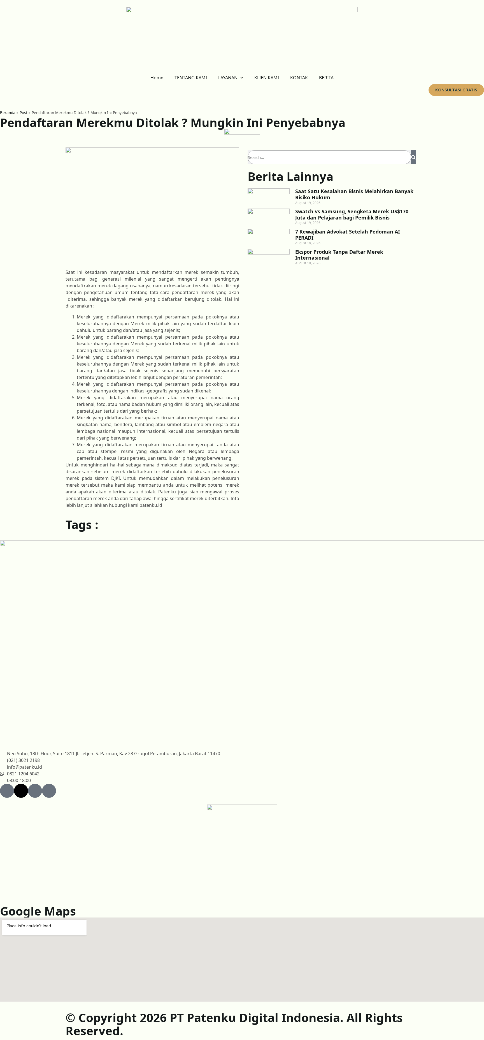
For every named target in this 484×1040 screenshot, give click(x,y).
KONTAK (299, 78)
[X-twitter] (21, 791)
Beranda (7, 112)
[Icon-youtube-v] (35, 791)
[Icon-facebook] (7, 791)
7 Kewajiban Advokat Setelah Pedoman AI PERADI (347, 234)
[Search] (413, 157)
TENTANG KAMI (190, 78)
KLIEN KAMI (266, 78)
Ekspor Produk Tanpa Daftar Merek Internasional (339, 254)
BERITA (326, 78)
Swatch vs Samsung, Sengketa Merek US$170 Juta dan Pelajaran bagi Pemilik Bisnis (351, 214)
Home (156, 78)
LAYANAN (228, 78)
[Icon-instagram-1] (49, 791)
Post (23, 112)
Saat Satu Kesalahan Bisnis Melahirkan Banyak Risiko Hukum (354, 194)
